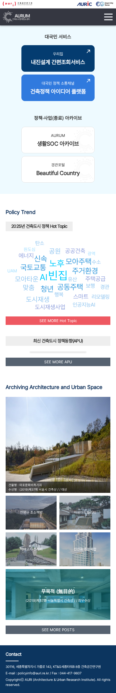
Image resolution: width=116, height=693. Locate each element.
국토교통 (33, 267)
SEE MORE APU (58, 362)
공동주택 (70, 287)
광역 (91, 253)
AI (44, 277)
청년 (47, 289)
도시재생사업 (50, 307)
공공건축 (75, 250)
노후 (56, 263)
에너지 (26, 255)
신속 (40, 258)
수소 (96, 262)
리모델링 (101, 297)
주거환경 (85, 270)
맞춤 (29, 287)
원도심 (29, 249)
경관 (104, 287)
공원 (55, 251)
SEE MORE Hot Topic (58, 320)
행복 (58, 294)
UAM (12, 271)
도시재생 (38, 299)
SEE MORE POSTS (58, 630)
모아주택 (79, 261)
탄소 (39, 243)
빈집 (58, 275)
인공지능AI (84, 304)
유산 (72, 279)
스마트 (80, 296)
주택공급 (95, 278)
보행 (90, 286)
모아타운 (27, 279)
